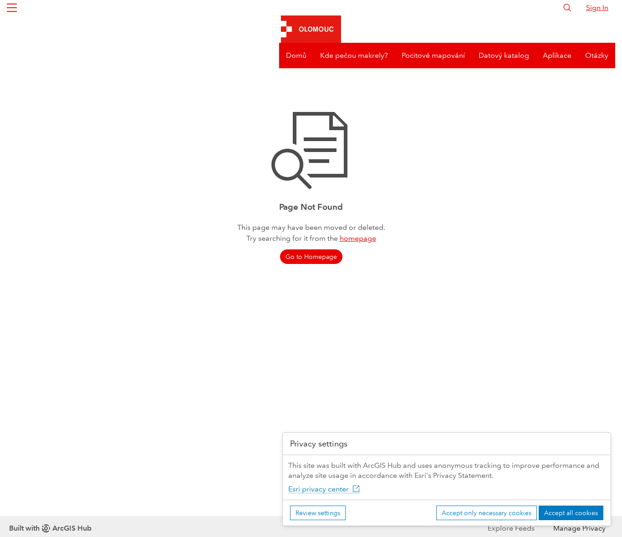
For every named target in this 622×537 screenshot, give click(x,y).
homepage (358, 238)
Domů (296, 55)
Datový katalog (504, 55)
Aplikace (557, 55)
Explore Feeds (511, 528)
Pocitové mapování (433, 55)
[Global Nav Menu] (11, 7)
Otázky (596, 55)
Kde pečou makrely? (354, 55)
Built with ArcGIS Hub (50, 528)
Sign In (597, 7)
